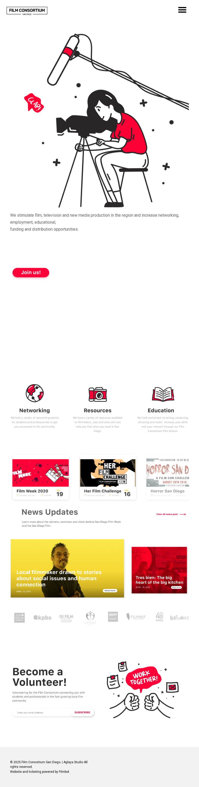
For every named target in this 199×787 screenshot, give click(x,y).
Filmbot (64, 772)
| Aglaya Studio (72, 762)
